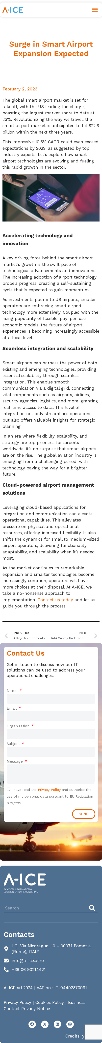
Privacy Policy (49, 790)
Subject (14, 744)
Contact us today (55, 599)
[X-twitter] (45, 1024)
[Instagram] (70, 1024)
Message (15, 761)
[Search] (93, 908)
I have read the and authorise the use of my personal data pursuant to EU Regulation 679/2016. (50, 796)
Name (13, 690)
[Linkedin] (57, 1024)
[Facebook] (32, 1024)
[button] (95, 9)
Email (12, 708)
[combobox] (45, 908)
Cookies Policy (49, 1002)
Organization (19, 726)
